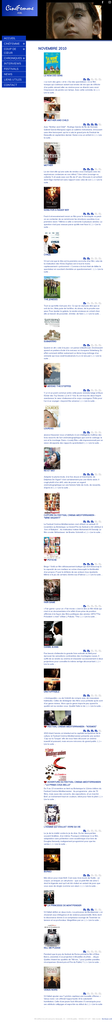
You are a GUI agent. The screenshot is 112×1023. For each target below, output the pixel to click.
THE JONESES (51, 299)
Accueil (9, 38)
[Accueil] (20, 8)
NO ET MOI (49, 470)
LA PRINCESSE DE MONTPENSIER (64, 905)
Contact (10, 85)
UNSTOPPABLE (51, 691)
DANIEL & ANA (51, 647)
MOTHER (48, 165)
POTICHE (52, 560)
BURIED (48, 871)
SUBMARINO (50, 341)
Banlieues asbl (107, 1019)
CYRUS (47, 254)
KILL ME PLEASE (52, 947)
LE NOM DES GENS (53, 75)
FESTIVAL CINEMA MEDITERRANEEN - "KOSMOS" (72, 726)
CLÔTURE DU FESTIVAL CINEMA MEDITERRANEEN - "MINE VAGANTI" (69, 516)
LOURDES (49, 428)
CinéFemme (12, 43)
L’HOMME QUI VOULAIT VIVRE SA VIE (62, 826)
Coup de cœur (10, 50)
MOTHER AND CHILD (58, 120)
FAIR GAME (49, 602)
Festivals (11, 69)
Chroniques (13, 58)
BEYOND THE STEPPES (59, 386)
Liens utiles (13, 79)
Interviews (12, 63)
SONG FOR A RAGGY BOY (56, 210)
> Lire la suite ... (94, 313)
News (8, 74)
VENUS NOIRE (51, 989)
